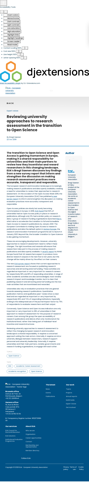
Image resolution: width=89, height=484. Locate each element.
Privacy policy (66, 468)
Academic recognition (17, 371)
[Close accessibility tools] (5, 11)
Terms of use (73, 468)
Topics (68, 389)
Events (48, 393)
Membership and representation (32, 446)
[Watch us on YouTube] (64, 458)
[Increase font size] (20, 51)
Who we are (30, 431)
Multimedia (70, 400)
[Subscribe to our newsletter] (34, 458)
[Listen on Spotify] (70, 458)
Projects (69, 393)
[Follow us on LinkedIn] (48, 458)
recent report (48, 251)
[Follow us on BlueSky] (43, 458)
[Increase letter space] (25, 57)
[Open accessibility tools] (3, 3)
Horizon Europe (49, 229)
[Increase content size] (26, 48)
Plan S (58, 219)
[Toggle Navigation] (51, 90)
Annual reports (71, 396)
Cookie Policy (81, 468)
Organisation (30, 434)
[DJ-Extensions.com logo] (44, 71)
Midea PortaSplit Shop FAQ (45, 482)
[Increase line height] (22, 54)
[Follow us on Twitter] (37, 458)
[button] (80, 3)
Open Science (13, 356)
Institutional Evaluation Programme (14, 440)
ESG (9, 366)
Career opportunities (33, 438)
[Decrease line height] (18, 54)
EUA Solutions (10, 436)
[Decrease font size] (17, 51)
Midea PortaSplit (7, 482)
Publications (50, 396)
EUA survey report (22, 263)
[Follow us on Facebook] (53, 458)
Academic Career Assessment (28, 366)
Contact (29, 442)
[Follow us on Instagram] (59, 458)
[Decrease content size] (23, 48)
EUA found (39, 211)
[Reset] (2, 11)
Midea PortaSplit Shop (23, 482)
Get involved (71, 407)
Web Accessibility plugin (10, 83)
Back (10, 103)
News (48, 389)
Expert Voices (71, 404)
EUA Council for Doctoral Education (12, 431)
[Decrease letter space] (22, 57)
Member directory (32, 450)
